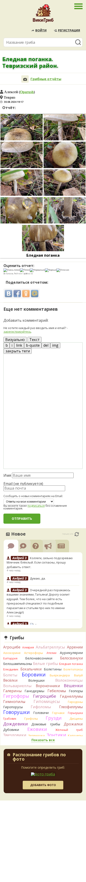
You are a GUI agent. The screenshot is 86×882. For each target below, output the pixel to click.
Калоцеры (75, 735)
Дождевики (15, 724)
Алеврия (28, 647)
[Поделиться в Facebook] (17, 293)
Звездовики (14, 735)
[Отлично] (62, 270)
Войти (41, 30)
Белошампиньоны (17, 664)
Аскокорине (12, 653)
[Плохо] (25, 270)
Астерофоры (33, 653)
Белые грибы (45, 663)
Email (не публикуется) (23, 483)
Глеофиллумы (71, 706)
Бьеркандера (60, 675)
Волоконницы (69, 680)
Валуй (78, 675)
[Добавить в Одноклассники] (26, 293)
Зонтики (56, 735)
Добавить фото (43, 785)
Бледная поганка (43, 255)
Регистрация (69, 30)
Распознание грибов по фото (39, 757)
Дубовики (11, 729)
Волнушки (36, 680)
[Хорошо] (50, 270)
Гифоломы (41, 706)
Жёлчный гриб (69, 730)
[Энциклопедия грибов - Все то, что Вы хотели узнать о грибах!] (43, 14)
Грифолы (31, 718)
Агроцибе (11, 647)
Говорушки (16, 712)
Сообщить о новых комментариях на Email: (33, 496)
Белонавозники (38, 658)
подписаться (36, 506)
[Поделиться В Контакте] (8, 293)
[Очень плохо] (11, 270)
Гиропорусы (13, 707)
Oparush (27, 92)
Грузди (53, 718)
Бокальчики (31, 669)
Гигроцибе (44, 696)
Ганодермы (34, 691)
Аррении (75, 647)
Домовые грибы (45, 724)
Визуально (15, 339)
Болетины (52, 669)
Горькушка (75, 713)
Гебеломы (56, 690)
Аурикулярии (71, 652)
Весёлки (10, 680)
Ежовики (37, 729)
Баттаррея (10, 658)
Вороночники (48, 685)
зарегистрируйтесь (17, 331)
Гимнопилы (14, 701)
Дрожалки (73, 724)
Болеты (10, 675)
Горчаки (58, 713)
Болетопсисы (73, 669)
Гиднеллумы (71, 696)
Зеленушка (36, 735)
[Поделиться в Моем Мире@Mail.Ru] (34, 293)
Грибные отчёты (46, 79)
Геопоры (76, 691)
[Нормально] (37, 270)
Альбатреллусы (50, 647)
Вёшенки (73, 685)
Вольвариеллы (17, 685)
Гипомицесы (46, 701)
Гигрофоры (16, 696)
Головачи (41, 712)
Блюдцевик (10, 669)
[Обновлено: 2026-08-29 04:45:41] (77, 534)
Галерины (12, 690)
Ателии (51, 653)
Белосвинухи (71, 658)
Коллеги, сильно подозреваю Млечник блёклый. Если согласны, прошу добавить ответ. (40, 562)
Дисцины (76, 718)
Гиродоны (75, 702)
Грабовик (9, 719)
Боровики (34, 674)
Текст (34, 339)
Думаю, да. (38, 578)
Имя (7, 475)
